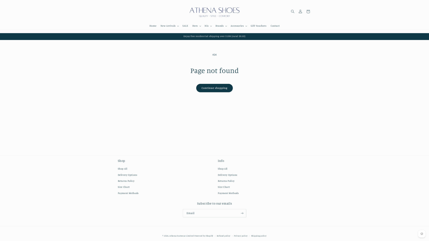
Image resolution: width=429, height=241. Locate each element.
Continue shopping (215, 88)
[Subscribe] (242, 213)
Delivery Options (127, 174)
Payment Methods (128, 193)
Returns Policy (126, 180)
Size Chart (124, 186)
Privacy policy (241, 236)
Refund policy (224, 236)
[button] (169, 26)
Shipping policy (259, 236)
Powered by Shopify (203, 236)
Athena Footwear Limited (181, 236)
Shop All (122, 168)
